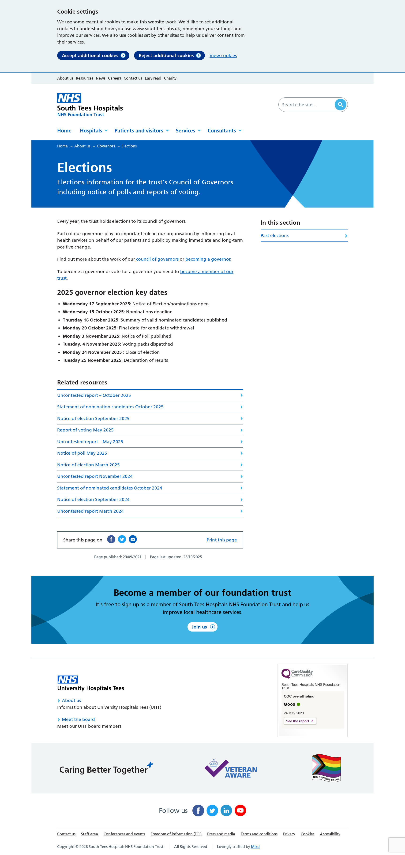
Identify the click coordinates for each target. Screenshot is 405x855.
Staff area (89, 834)
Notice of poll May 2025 (82, 453)
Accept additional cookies (90, 55)
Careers (114, 78)
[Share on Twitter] (122, 539)
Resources (84, 78)
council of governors (157, 259)
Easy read (153, 78)
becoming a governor (207, 259)
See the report (297, 721)
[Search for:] (307, 104)
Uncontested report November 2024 (95, 476)
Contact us (133, 78)
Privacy (289, 834)
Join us (199, 627)
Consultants (222, 130)
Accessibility (330, 834)
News (100, 78)
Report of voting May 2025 (85, 430)
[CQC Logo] (297, 677)
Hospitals (91, 130)
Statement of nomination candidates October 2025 (110, 406)
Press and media (221, 834)
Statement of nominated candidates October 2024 (109, 488)
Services (185, 130)
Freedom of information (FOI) (176, 834)
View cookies (223, 55)
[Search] (340, 104)
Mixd (255, 846)
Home (64, 130)
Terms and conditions (259, 834)
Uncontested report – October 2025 (94, 395)
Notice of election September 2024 (93, 499)
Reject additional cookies (166, 55)
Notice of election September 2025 (93, 418)
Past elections (275, 235)
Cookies (307, 834)
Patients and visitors (139, 130)
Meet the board (78, 719)
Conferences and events (124, 834)
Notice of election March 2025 (88, 465)
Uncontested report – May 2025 (90, 441)
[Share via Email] (133, 539)
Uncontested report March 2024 (90, 511)
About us (65, 78)
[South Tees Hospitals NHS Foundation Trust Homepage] (90, 104)
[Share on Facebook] (111, 539)
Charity (170, 78)
